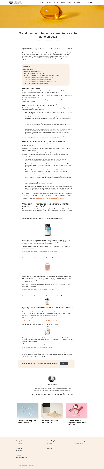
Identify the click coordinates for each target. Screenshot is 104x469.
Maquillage (18, 455)
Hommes (18, 452)
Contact (90, 2)
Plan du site (77, 446)
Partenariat (49, 448)
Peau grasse (19, 443)
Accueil (42, 2)
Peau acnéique (19, 448)
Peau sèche (19, 446)
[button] (50, 2)
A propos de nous (78, 2)
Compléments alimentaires (51, 40)
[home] (16, 2)
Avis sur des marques (21, 457)
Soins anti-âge (19, 450)
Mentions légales (78, 443)
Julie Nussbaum (52, 384)
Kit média (49, 446)
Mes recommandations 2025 (64, 2)
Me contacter (50, 443)
